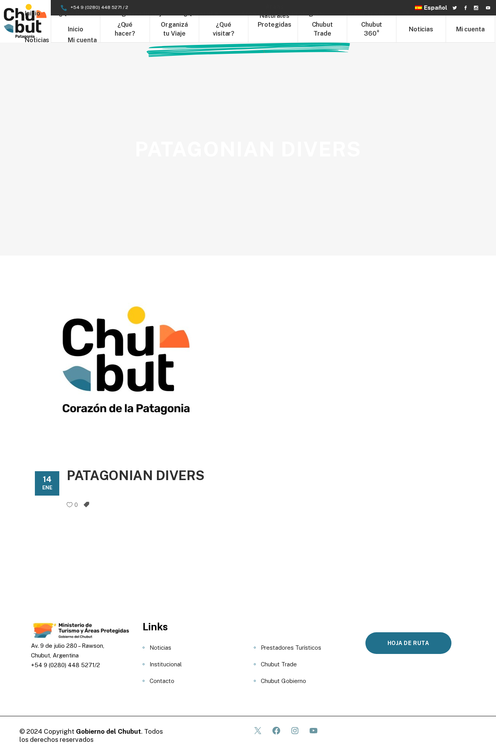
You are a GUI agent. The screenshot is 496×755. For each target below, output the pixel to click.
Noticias (160, 647)
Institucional (166, 664)
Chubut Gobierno (283, 681)
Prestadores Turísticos (291, 647)
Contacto (162, 681)
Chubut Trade (279, 664)
